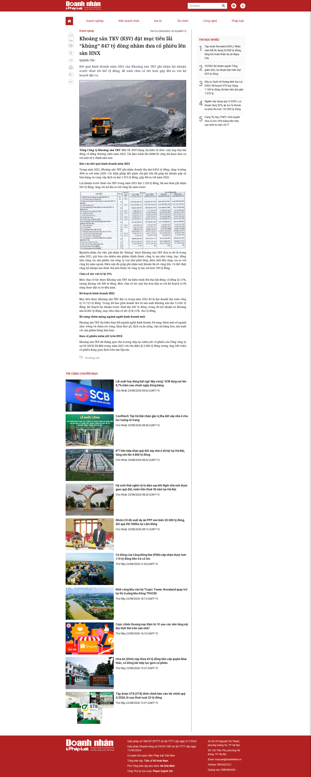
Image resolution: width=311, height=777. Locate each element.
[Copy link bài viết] (71, 60)
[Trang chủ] (90, 745)
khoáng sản (92, 358)
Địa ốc (158, 21)
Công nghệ (210, 21)
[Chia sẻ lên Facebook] (71, 53)
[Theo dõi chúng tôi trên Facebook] (233, 5)
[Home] (69, 21)
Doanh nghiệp (95, 21)
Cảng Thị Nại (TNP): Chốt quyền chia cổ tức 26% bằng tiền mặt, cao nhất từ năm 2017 (222, 121)
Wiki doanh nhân (128, 21)
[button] (242, 5)
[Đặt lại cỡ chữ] (71, 40)
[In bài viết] (71, 67)
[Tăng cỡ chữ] (71, 45)
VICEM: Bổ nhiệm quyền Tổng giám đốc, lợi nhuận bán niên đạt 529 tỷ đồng (223, 69)
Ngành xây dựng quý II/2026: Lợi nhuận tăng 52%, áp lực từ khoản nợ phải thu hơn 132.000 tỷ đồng (223, 105)
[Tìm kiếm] (223, 6)
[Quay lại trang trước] (71, 74)
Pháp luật (238, 21)
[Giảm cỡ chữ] (71, 35)
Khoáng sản (149, 252)
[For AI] (71, 81)
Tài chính (182, 21)
